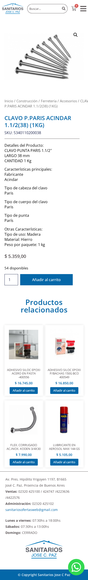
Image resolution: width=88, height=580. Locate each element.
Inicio (8, 101)
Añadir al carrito (46, 279)
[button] (83, 9)
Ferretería (49, 101)
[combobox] (43, 8)
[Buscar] (64, 8)
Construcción (27, 101)
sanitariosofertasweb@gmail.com (31, 509)
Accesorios (68, 101)
